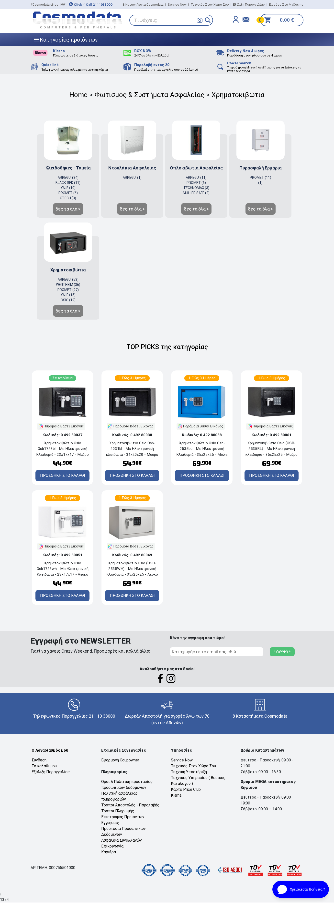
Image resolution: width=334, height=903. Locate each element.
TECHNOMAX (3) (196, 188)
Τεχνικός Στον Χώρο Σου (210, 4)
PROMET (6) (68, 193)
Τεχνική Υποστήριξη (189, 771)
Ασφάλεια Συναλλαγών (121, 840)
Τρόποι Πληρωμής (117, 811)
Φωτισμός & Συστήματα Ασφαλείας (149, 95)
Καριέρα (108, 852)
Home (78, 95)
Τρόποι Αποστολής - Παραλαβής (130, 805)
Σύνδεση (39, 760)
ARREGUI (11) (196, 177)
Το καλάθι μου (44, 766)
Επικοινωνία (112, 846)
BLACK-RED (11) (68, 183)
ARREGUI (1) (132, 177)
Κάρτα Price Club (186, 789)
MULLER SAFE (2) (196, 193)
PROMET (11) (260, 177)
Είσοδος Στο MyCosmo (286, 4)
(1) (260, 183)
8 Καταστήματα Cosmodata (143, 4)
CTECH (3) (68, 198)
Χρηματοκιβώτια (238, 95)
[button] (208, 20)
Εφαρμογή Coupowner (120, 760)
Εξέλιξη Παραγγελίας (249, 4)
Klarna (176, 795)
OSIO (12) (68, 300)
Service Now (177, 4)
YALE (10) (68, 188)
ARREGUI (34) (68, 177)
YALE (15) (68, 295)
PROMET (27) (68, 290)
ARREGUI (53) (68, 279)
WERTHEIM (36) (68, 285)
